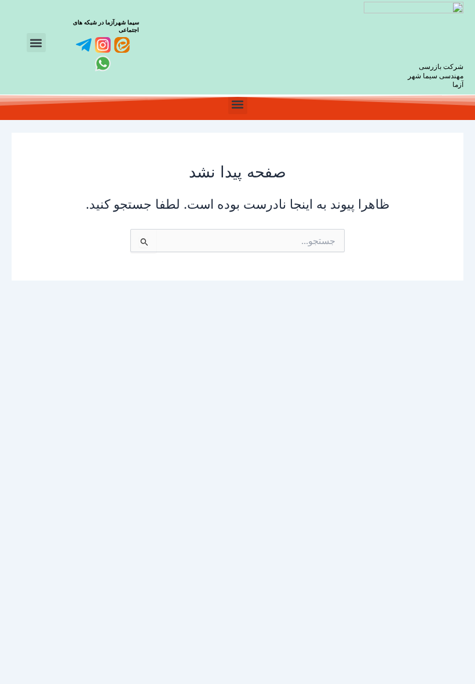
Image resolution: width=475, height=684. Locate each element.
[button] (36, 42)
